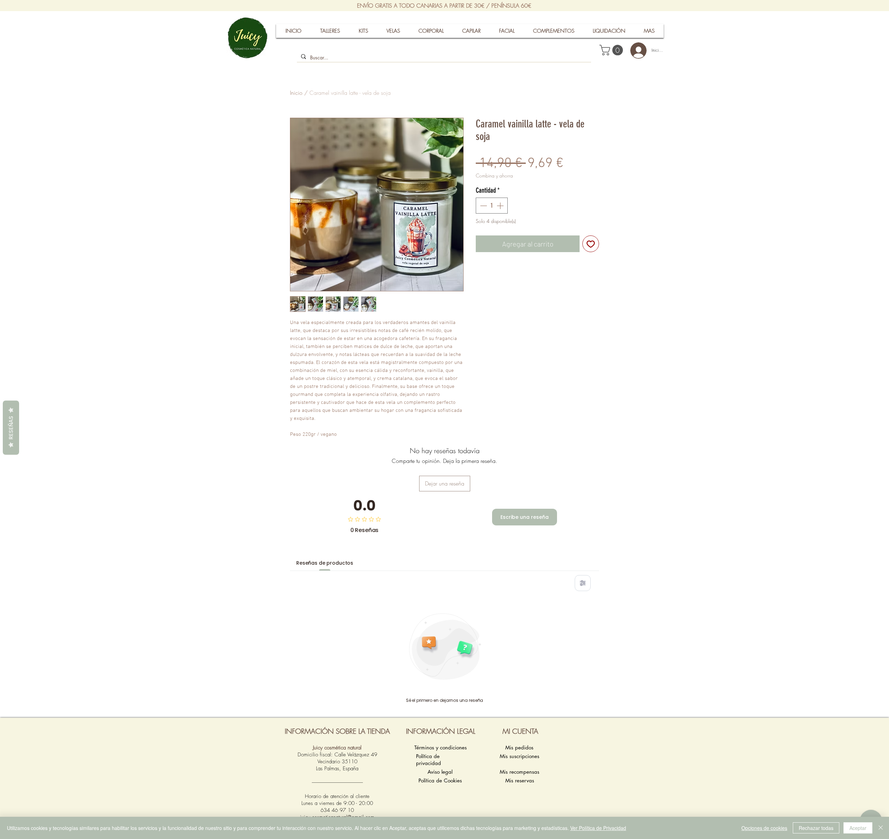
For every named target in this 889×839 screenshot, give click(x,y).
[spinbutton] (492, 205)
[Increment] (501, 205)
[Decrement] (483, 205)
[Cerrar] (880, 827)
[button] (612, 50)
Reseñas (11, 428)
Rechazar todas (816, 827)
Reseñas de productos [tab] (324, 562)
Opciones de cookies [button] (764, 827)
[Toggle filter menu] (583, 583)
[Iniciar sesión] (635, 50)
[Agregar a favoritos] (590, 243)
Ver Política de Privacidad (598, 827)
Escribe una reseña (524, 517)
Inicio (296, 93)
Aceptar (857, 827)
